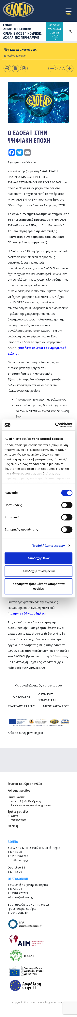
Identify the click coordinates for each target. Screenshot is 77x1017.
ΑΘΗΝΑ (13, 841)
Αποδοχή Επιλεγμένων (39, 571)
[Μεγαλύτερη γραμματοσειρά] (69, 68)
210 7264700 (19, 856)
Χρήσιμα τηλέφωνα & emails (54, 28)
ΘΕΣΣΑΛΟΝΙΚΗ (18, 878)
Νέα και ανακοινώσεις (20, 49)
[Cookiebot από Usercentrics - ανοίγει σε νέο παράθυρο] (55, 425)
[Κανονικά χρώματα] (24, 68)
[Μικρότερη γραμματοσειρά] (52, 68)
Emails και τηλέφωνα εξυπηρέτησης (31, 805)
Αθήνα (14, 815)
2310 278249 (19, 913)
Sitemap (13, 826)
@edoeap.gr (18, 860)
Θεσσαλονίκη (18, 819)
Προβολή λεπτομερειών (48, 545)
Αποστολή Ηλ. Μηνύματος (26, 801)
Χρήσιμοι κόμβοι (19, 790)
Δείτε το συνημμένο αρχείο (25, 733)
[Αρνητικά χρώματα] (15, 68)
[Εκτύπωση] (7, 68)
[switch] (66, 505)
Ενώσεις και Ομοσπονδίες (25, 784)
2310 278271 (19, 893)
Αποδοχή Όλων (39, 558)
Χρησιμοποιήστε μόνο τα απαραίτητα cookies (39, 586)
